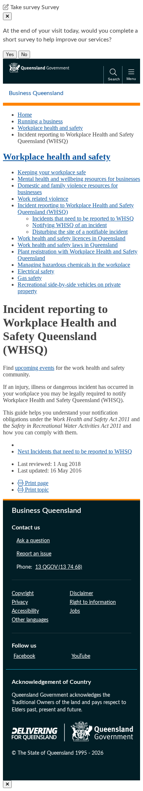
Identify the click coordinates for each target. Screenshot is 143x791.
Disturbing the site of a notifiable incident (80, 232)
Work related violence (43, 199)
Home (25, 115)
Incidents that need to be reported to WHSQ (83, 218)
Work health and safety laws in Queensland (68, 245)
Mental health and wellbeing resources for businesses (79, 179)
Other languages (30, 620)
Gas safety (30, 278)
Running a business (40, 121)
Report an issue (33, 554)
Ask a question (33, 540)
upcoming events (34, 368)
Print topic (36, 489)
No (24, 54)
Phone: (49, 567)
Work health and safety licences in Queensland (71, 238)
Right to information (93, 602)
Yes (10, 54)
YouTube (81, 656)
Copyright (23, 593)
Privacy (20, 602)
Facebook (24, 656)
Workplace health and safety (50, 128)
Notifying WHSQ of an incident (69, 225)
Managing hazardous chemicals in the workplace (74, 265)
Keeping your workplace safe (52, 172)
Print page (35, 483)
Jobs (75, 611)
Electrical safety (36, 271)
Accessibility (25, 611)
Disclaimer (81, 593)
